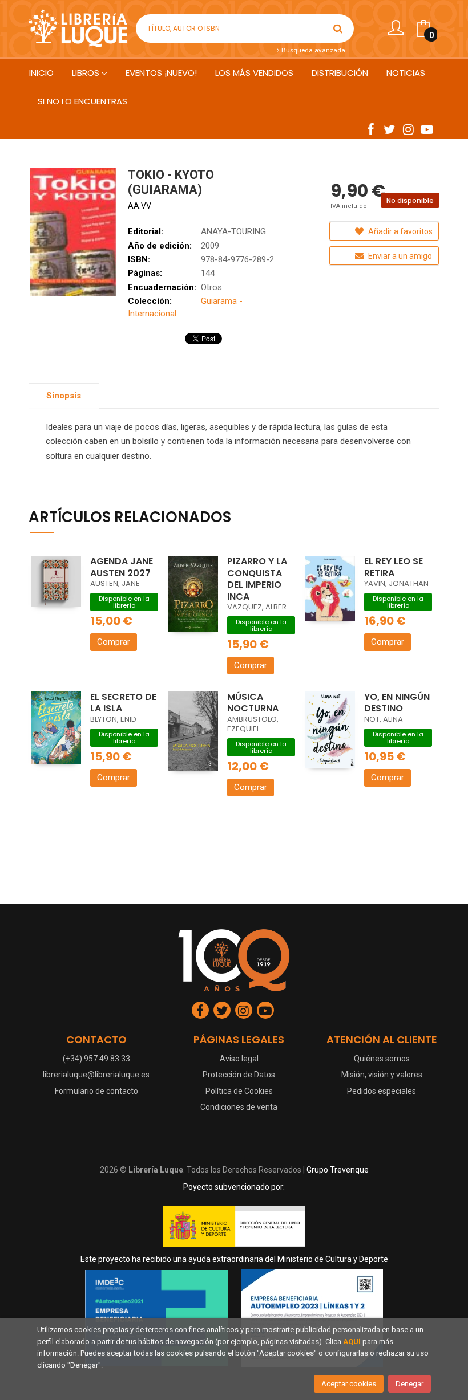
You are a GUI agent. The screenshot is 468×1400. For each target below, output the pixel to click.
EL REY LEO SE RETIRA (393, 567)
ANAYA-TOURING (233, 231)
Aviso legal (239, 1058)
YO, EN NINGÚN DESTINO (397, 702)
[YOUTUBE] (426, 128)
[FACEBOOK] (370, 128)
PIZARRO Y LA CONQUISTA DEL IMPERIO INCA (257, 579)
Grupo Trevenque (337, 1169)
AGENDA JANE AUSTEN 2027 (121, 567)
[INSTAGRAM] (408, 128)
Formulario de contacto (96, 1091)
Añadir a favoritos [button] (399, 231)
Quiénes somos (382, 1058)
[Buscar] (338, 28)
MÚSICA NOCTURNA (253, 702)
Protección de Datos (239, 1074)
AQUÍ (352, 1341)
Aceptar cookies (348, 1383)
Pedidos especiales (381, 1091)
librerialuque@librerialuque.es (96, 1074)
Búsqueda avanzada (312, 50)
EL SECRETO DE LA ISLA (123, 702)
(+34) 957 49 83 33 (96, 1058)
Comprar (113, 642)
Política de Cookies (239, 1091)
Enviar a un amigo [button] (399, 256)
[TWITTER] (389, 128)
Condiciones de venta (238, 1107)
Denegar (409, 1383)
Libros (87, 73)
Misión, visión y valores (381, 1074)
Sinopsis (63, 395)
